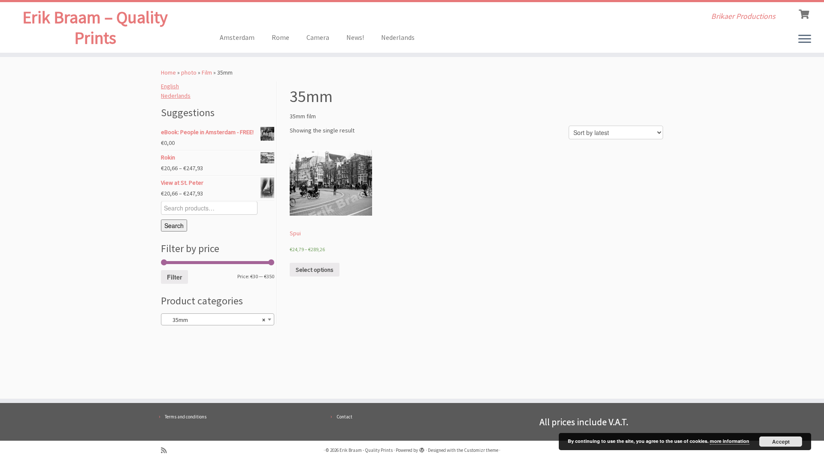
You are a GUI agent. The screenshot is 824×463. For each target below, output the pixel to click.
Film (207, 72)
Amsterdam (237, 37)
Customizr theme (481, 450)
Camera (317, 37)
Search (174, 225)
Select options (314, 270)
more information (729, 441)
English (170, 86)
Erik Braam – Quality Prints (95, 27)
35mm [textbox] (215, 320)
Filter (174, 277)
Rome (280, 37)
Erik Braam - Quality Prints (366, 450)
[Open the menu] (804, 39)
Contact (344, 417)
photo (189, 72)
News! (355, 37)
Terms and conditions (185, 417)
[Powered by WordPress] (422, 448)
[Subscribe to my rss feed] (166, 450)
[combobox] (217, 319)
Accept (781, 441)
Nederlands (398, 37)
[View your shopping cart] (805, 13)
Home (168, 72)
